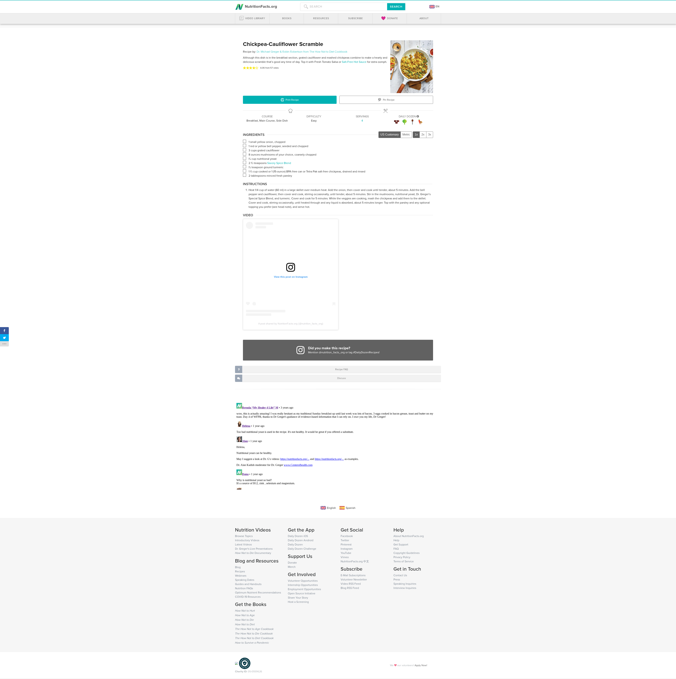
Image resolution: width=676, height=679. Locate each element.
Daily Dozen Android (300, 540)
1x (416, 134)
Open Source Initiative (301, 593)
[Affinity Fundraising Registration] (245, 663)
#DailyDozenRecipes (366, 352)
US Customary (389, 134)
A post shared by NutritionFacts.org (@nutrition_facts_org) (290, 323)
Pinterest (346, 544)
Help (396, 540)
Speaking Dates (244, 580)
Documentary (253, 553)
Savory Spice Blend (279, 163)
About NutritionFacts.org (408, 536)
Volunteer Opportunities (303, 581)
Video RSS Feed (351, 584)
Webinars (240, 575)
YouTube (346, 553)
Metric (406, 134)
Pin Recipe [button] (388, 100)
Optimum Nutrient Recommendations (258, 592)
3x (429, 134)
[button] (244, 68)
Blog (238, 567)
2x (422, 134)
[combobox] (343, 7)
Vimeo (345, 557)
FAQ (396, 549)
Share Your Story (298, 597)
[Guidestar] (236, 663)
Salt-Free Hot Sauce (354, 62)
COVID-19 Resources (248, 597)
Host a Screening (298, 602)
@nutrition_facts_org (332, 352)
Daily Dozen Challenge (302, 549)
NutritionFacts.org (260, 6)
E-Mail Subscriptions (353, 575)
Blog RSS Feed (350, 588)
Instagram (347, 549)
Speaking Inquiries (404, 584)
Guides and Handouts (248, 584)
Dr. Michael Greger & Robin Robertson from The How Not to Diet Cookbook (302, 51)
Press (396, 579)
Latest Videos (243, 544)
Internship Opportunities (303, 585)
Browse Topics (244, 536)
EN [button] (437, 6)
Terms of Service (403, 561)
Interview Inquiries (404, 588)
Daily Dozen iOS (298, 536)
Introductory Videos (247, 540)
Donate (292, 562)
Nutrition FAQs (244, 588)
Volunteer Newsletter (354, 579)
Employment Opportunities (304, 589)
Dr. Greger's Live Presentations (254, 549)
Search (396, 7)
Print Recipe (292, 100)
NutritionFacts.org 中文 (355, 561)
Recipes (240, 571)
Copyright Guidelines (406, 553)
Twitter (345, 540)
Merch (292, 567)
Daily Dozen (295, 544)
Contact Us (400, 575)
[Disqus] (338, 445)
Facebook (347, 536)
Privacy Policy (401, 557)
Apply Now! (421, 665)
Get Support (400, 544)
